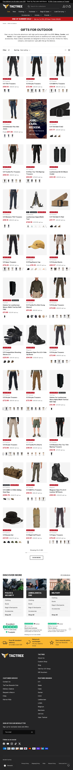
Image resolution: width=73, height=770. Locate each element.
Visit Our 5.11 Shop (44, 669)
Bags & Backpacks (11, 607)
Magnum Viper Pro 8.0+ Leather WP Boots (58, 491)
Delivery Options (8, 689)
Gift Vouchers (42, 672)
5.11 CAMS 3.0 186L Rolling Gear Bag (12, 491)
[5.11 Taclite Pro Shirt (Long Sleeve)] (36, 288)
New (14, 11)
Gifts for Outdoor (12, 23)
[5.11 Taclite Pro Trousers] (13, 154)
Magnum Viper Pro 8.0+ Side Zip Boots (36, 353)
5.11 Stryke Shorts (56, 262)
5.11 (39, 682)
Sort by (16, 50)
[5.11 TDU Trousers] (13, 66)
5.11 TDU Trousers (9, 84)
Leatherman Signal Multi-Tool (35, 218)
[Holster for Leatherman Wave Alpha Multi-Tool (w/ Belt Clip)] (60, 380)
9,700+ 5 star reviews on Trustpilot (59, 1)
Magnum (41, 707)
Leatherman (42, 699)
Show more (36, 557)
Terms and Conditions (64, 763)
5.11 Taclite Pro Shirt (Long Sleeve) (35, 306)
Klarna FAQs (7, 699)
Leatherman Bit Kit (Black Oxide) (59, 173)
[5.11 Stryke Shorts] (60, 245)
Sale (8, 11)
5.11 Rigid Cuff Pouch (33, 535)
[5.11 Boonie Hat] (13, 517)
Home (4, 23)
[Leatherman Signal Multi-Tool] (36, 199)
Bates (40, 685)
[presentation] (45, 91)
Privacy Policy (25, 763)
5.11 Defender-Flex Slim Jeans (11, 128)
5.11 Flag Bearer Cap (33, 262)
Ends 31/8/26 (56, 19)
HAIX (40, 696)
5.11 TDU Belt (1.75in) (57, 217)
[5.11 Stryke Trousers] (36, 66)
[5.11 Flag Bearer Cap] (36, 245)
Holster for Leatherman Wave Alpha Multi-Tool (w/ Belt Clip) (59, 400)
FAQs (4, 696)
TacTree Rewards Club (10, 685)
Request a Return (9, 692)
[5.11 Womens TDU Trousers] (13, 199)
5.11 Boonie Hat (8, 535)
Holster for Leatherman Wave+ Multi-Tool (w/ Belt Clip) (12, 307)
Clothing (8, 600)
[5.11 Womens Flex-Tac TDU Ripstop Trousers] (60, 427)
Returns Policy (52, 763)
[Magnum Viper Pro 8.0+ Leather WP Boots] (60, 472)
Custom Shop (42, 661)
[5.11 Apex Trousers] (13, 245)
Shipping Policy (36, 763)
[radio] (4, 91)
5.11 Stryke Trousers (33, 84)
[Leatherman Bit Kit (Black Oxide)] (60, 154)
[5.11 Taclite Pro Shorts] (36, 427)
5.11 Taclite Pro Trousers (11, 172)
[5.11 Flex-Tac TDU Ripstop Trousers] (36, 154)
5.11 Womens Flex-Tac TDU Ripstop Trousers (59, 446)
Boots (7, 604)
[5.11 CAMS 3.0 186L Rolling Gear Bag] (13, 472)
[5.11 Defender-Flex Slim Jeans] (13, 109)
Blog (39, 665)
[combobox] (42, 6)
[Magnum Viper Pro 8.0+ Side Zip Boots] (36, 335)
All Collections (65, 575)
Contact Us (6, 682)
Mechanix (41, 710)
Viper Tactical (42, 717)
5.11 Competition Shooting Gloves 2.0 (12, 353)
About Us (41, 658)
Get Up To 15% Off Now (42, 19)
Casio (40, 689)
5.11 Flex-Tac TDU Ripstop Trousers (35, 173)
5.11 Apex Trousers (9, 262)
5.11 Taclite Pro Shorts (34, 445)
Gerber (40, 692)
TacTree (9, 759)
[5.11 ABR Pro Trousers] (60, 66)
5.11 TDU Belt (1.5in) (56, 127)
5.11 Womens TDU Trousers (12, 217)
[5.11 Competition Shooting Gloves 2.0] (13, 335)
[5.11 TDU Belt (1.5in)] (60, 109)
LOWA (40, 703)
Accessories (9, 611)
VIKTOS (40, 714)
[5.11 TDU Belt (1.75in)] (60, 199)
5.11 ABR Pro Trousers (57, 84)
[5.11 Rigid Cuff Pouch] (36, 517)
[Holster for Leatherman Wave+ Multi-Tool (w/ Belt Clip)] (13, 288)
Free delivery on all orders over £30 (14, 1)
